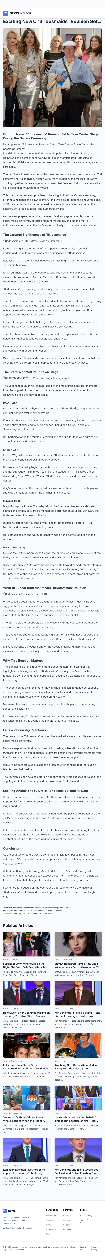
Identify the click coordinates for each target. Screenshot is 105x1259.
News (48, 1225)
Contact (66, 1220)
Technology (51, 1215)
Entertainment (52, 1229)
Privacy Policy (86, 1215)
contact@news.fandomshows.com (17, 1228)
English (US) (83, 1248)
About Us (67, 1215)
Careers (66, 1225)
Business (50, 1220)
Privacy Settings (94, 1248)
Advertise (67, 1229)
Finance (49, 1234)
